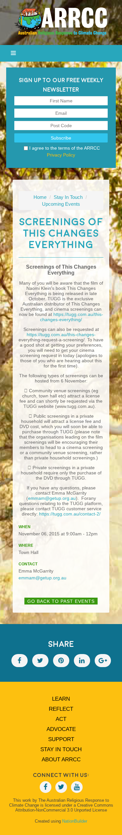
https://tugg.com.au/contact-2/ (70, 513)
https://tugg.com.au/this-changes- (61, 334)
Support (61, 739)
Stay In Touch (68, 197)
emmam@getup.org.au (52, 498)
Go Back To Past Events (61, 601)
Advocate (61, 729)
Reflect (61, 709)
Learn (61, 699)
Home (40, 197)
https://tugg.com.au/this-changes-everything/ (71, 317)
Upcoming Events (61, 204)
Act (61, 719)
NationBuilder (74, 821)
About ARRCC (61, 759)
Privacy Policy (61, 154)
